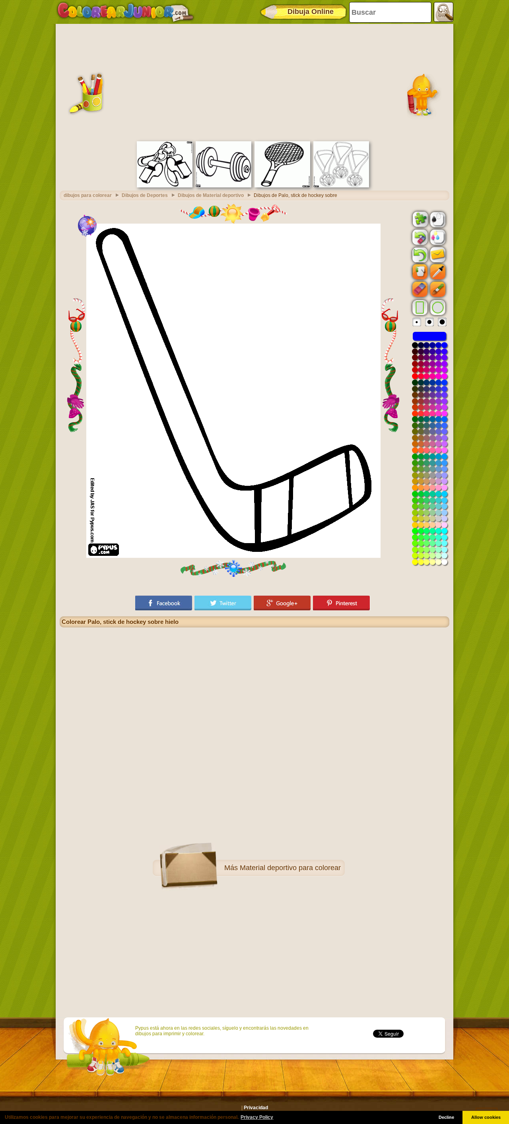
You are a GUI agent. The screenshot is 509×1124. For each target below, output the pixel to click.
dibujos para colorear (88, 195)
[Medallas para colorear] (341, 186)
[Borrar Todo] (419, 237)
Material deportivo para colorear (290, 868)
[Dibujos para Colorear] (125, 12)
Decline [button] (446, 1117)
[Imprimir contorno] (437, 218)
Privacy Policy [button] (257, 1117)
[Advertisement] (254, 81)
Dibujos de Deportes (145, 195)
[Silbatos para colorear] (164, 186)
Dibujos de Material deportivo (211, 195)
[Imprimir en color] (437, 236)
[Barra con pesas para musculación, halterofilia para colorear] (223, 186)
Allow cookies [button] (486, 1117)
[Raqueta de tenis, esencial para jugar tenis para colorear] (282, 186)
